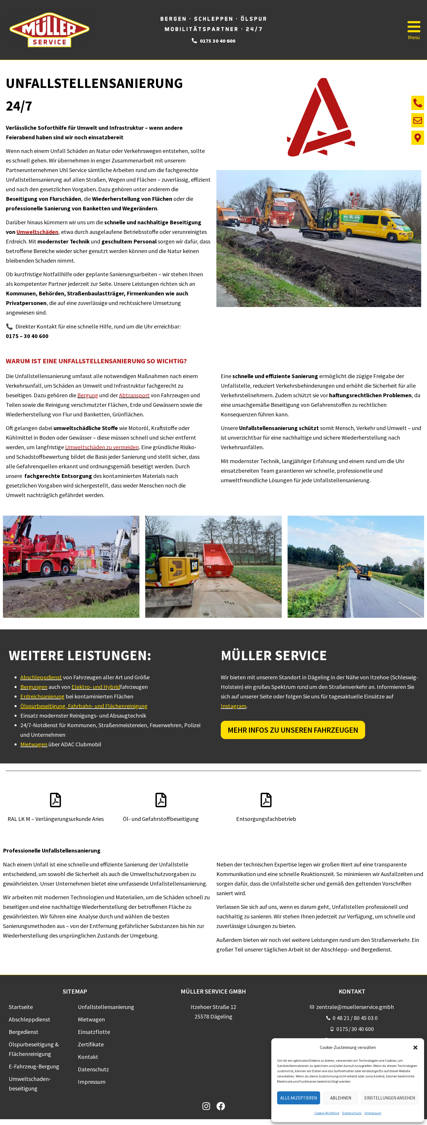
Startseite (21, 1006)
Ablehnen (340, 1098)
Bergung (87, 395)
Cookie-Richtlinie (326, 1113)
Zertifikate (91, 1044)
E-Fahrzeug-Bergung (34, 1066)
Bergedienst (23, 1031)
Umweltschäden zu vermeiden (102, 447)
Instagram (233, 705)
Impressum (373, 1113)
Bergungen (33, 686)
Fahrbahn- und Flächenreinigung (108, 705)
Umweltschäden (37, 231)
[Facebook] (220, 1106)
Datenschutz (352, 1113)
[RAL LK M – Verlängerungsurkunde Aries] (55, 800)
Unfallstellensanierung (106, 1006)
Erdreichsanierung (42, 696)
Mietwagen (33, 744)
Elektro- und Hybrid (95, 686)
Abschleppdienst (41, 677)
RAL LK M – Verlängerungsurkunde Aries (56, 818)
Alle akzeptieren (298, 1098)
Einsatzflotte (94, 1031)
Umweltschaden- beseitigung (30, 1083)
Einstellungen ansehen (389, 1098)
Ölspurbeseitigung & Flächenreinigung (34, 1049)
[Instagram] (206, 1106)
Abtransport (134, 395)
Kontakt (88, 1056)
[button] (415, 1047)
